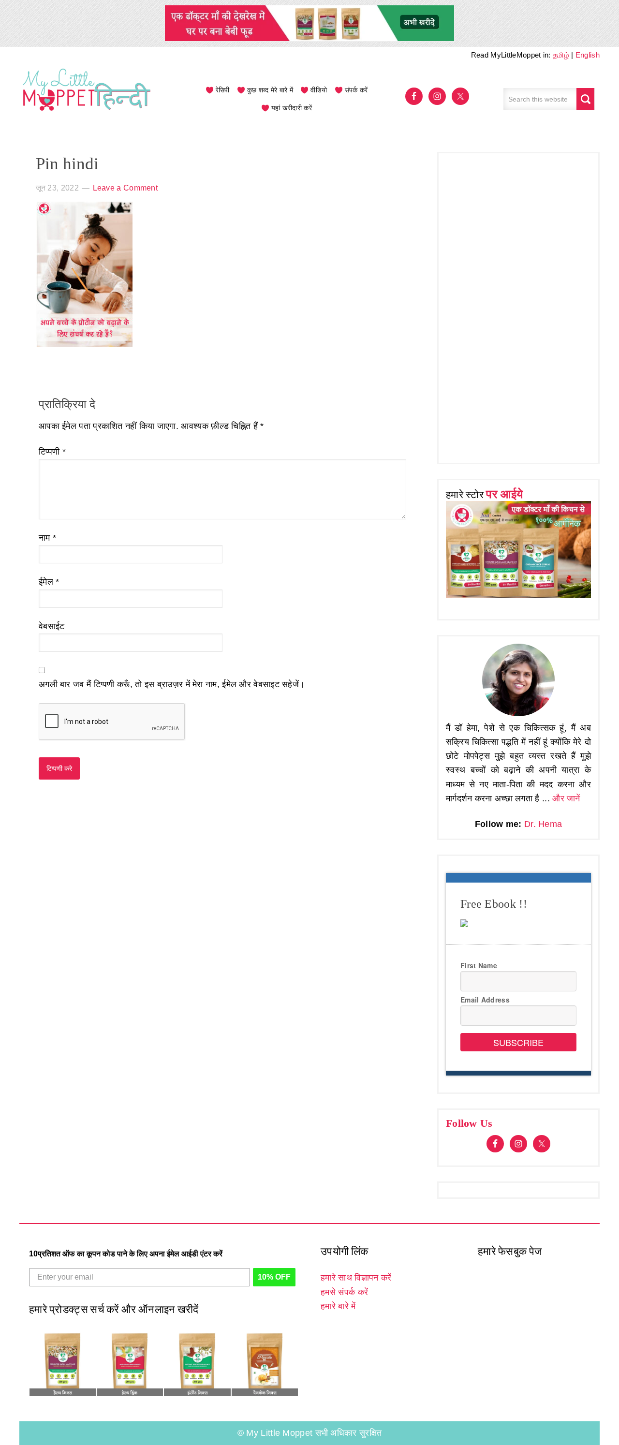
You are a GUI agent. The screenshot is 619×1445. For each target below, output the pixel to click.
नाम (47, 538)
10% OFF (274, 1277)
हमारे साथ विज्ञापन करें (356, 1278)
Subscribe (518, 1042)
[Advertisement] (518, 306)
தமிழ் (561, 55)
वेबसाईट (52, 626)
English (587, 55)
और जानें (566, 798)
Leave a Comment (125, 188)
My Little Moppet (87, 99)
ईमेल (49, 582)
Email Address (485, 999)
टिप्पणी (52, 452)
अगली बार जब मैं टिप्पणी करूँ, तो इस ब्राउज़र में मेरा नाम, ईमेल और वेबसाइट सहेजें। (172, 684)
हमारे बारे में (338, 1306)
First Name (478, 965)
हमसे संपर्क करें (344, 1292)
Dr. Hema (543, 824)
